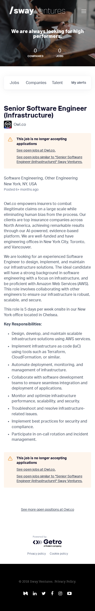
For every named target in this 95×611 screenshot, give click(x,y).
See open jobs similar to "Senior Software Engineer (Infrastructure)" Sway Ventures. (49, 160)
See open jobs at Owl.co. (36, 150)
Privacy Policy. (65, 581)
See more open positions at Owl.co (47, 509)
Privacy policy (36, 553)
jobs (14, 83)
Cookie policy (59, 553)
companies (36, 83)
